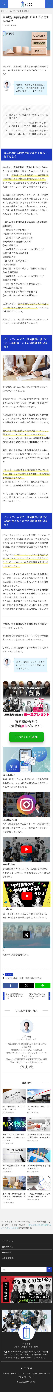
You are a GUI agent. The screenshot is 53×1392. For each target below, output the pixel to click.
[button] (10, 985)
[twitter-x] (25, 1368)
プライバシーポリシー (26, 1377)
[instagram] (31, 1067)
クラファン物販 (11, 978)
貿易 (27, 978)
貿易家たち (7, 1252)
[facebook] (26, 1067)
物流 (21, 978)
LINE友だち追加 (26, 736)
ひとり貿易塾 (7, 1258)
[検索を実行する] (49, 1269)
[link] (22, 1067)
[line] (31, 1368)
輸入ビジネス (36, 978)
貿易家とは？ (7, 1246)
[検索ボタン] (4, 4)
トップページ (7, 1241)
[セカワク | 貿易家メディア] (26, 4)
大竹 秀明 (26, 1036)
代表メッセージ (44, 1373)
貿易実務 (9, 974)
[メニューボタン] (49, 4)
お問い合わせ (32, 1373)
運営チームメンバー (18, 1373)
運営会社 (6, 1373)
